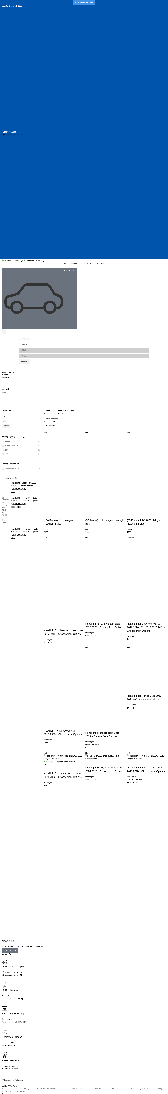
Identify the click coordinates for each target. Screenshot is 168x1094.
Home (46, 410)
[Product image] (63, 493)
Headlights (48, 640)
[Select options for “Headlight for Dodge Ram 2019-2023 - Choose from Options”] (88, 728)
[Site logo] (13, 260)
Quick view (53, 516)
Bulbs (46, 529)
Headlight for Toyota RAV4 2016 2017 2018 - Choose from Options (24, 499)
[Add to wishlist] (65, 516)
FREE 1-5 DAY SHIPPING (84, 2)
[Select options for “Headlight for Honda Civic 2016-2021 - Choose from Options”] (130, 691)
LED (6, 454)
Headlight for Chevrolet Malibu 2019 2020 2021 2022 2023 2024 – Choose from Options (146, 627)
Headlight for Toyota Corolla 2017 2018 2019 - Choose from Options (24, 530)
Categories (6, 408)
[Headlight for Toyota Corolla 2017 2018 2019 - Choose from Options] (5, 533)
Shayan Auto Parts (12, 468)
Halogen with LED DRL (14, 446)
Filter (6, 426)
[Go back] (4, 396)
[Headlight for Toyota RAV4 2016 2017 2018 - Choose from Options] (5, 510)
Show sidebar (52, 419)
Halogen (7, 441)
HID (6, 450)
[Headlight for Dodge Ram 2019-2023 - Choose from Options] (5, 487)
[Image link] (12, 1080)
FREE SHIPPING (84, 381)
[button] (46, 516)
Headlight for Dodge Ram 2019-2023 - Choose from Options (24, 484)
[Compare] (59, 516)
